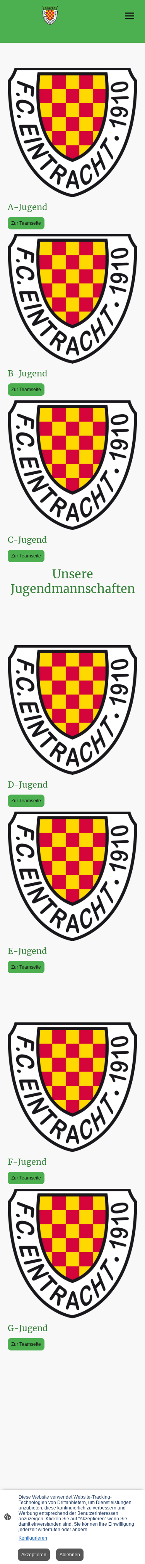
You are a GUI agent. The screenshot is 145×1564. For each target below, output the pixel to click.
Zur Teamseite (26, 223)
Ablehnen (70, 1554)
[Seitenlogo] (50, 15)
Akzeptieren (33, 1554)
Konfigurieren (33, 1538)
